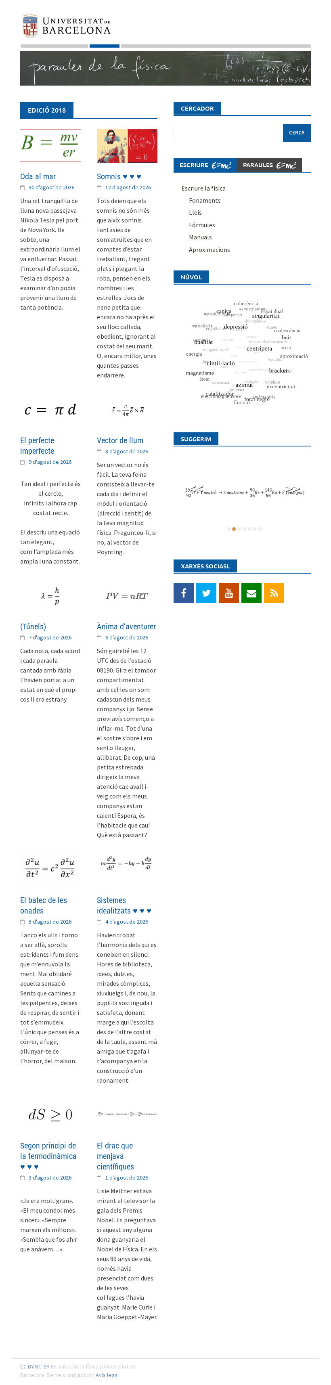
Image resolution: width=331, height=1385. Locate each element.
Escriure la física (203, 188)
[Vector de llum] (127, 409)
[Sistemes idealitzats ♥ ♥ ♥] (127, 869)
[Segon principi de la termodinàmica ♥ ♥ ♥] (50, 1114)
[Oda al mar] (50, 145)
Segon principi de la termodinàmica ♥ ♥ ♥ (48, 1156)
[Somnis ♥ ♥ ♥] (127, 145)
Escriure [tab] (195, 165)
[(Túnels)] (50, 595)
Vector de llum (120, 440)
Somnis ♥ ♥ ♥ (119, 176)
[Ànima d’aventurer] (127, 595)
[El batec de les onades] (50, 869)
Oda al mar (38, 176)
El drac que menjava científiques (115, 1156)
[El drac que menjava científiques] (127, 1114)
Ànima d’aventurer (126, 626)
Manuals (200, 237)
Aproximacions (209, 249)
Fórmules (202, 225)
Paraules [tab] (258, 165)
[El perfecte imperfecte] (50, 409)
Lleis (195, 212)
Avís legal (107, 1375)
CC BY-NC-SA (35, 1366)
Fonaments (205, 200)
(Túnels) (33, 626)
